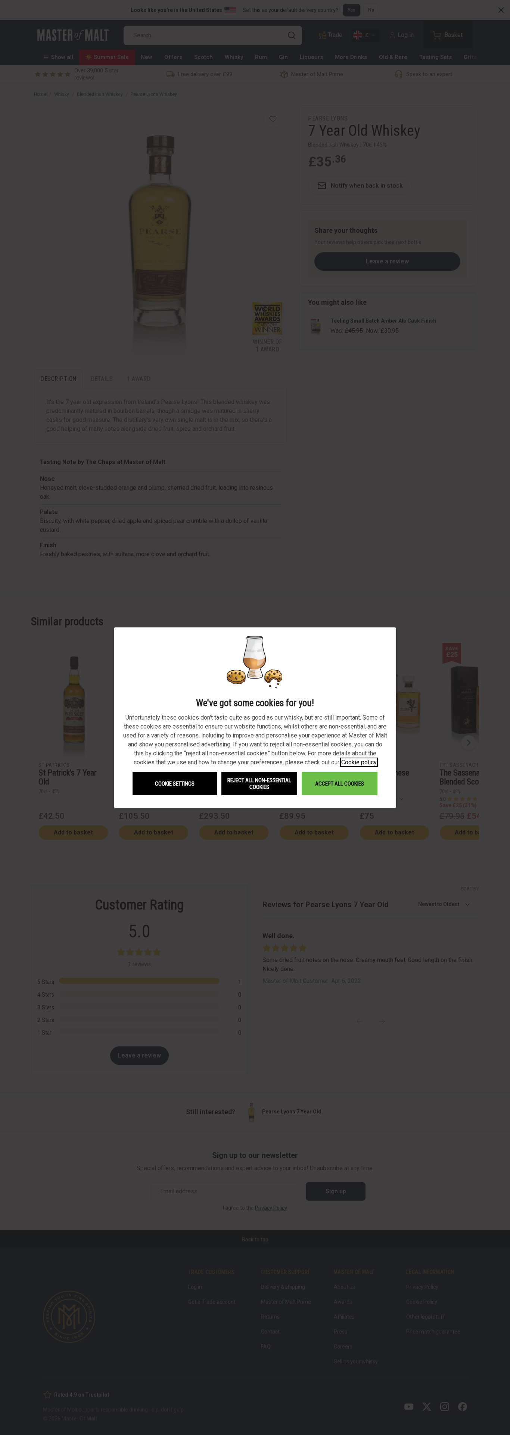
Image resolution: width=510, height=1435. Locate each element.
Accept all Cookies (339, 783)
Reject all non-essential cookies (259, 783)
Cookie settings (175, 783)
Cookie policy (359, 762)
